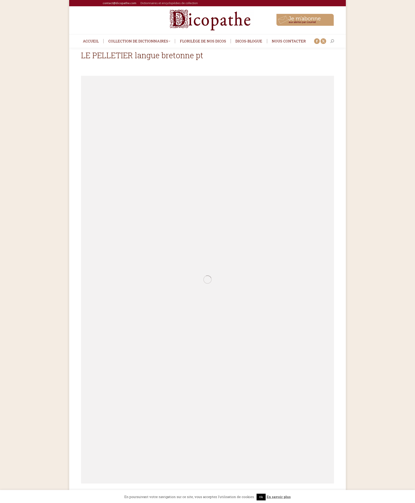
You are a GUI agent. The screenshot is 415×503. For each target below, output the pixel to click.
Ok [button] (261, 497)
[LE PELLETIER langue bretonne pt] (207, 280)
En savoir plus (279, 497)
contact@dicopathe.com (119, 3)
